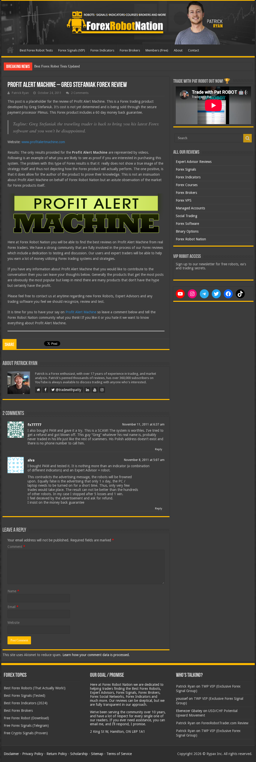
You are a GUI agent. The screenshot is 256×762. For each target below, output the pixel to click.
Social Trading (186, 216)
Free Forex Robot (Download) (26, 718)
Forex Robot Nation (191, 239)
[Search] (247, 138)
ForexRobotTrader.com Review (224, 723)
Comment (16, 547)
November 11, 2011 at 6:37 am (143, 424)
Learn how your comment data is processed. (96, 655)
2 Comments (79, 93)
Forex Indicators (102, 50)
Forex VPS (184, 200)
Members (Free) (157, 50)
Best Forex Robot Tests (36, 50)
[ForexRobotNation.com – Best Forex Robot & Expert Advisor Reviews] (128, 22)
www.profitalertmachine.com (43, 142)
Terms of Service (119, 754)
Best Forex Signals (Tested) (24, 696)
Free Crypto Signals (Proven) (26, 733)
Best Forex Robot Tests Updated (57, 66)
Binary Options (187, 231)
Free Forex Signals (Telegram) (26, 726)
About (178, 50)
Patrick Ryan (20, 93)
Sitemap (97, 754)
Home (10, 49)
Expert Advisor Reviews (194, 162)
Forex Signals (186, 169)
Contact (193, 50)
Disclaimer (11, 754)
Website (14, 623)
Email (13, 607)
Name (13, 591)
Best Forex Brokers (18, 711)
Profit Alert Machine (81, 312)
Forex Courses (187, 185)
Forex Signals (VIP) (71, 50)
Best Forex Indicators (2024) (26, 703)
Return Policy (56, 754)
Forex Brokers (130, 50)
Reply (158, 449)
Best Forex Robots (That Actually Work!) (35, 688)
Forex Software (187, 224)
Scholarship (79, 754)
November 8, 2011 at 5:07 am (144, 460)
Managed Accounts (190, 208)
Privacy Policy (32, 754)
